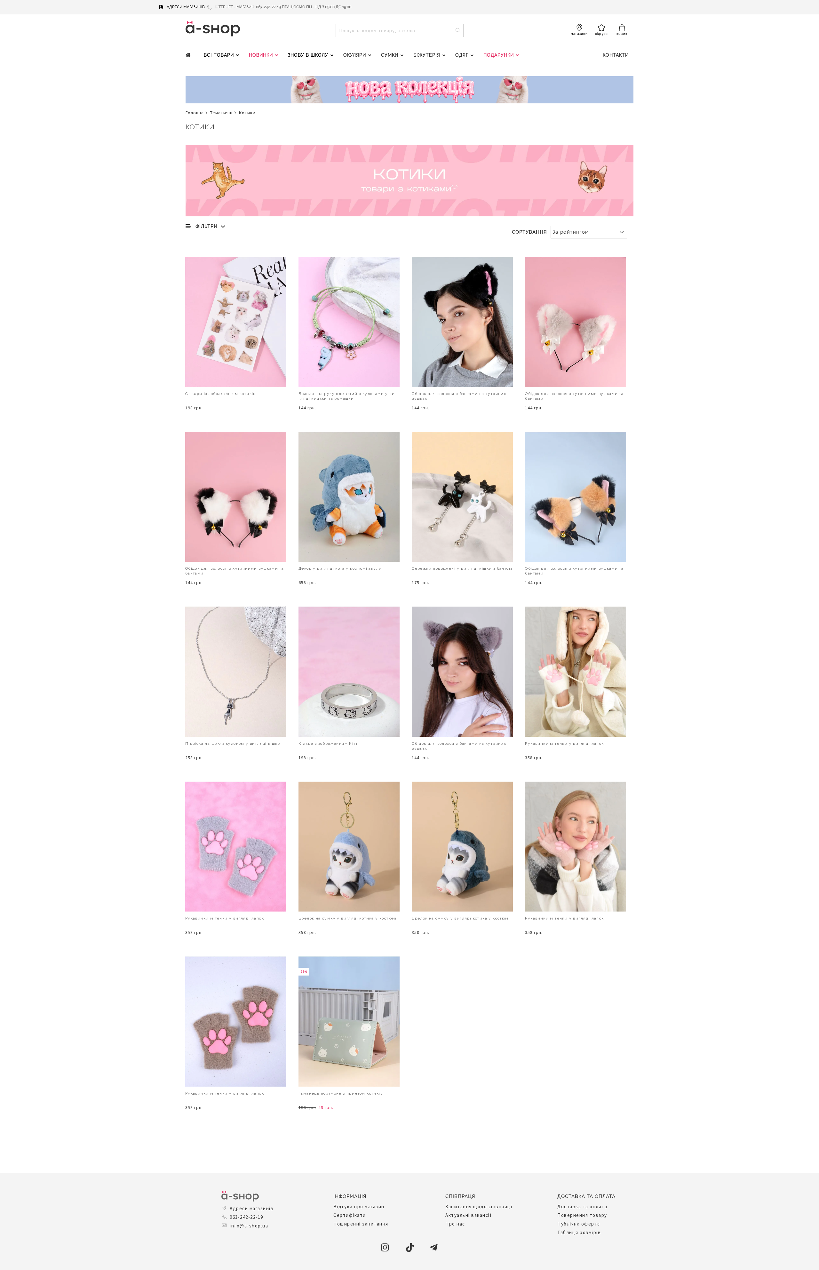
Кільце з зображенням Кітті (328, 743)
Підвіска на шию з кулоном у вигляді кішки (233, 743)
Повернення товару (582, 1215)
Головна (195, 113)
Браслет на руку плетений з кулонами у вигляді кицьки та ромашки (347, 396)
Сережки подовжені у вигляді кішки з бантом (462, 568)
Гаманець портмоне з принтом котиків (340, 1093)
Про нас (455, 1224)
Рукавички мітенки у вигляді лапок (564, 743)
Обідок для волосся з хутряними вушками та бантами (574, 396)
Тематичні (221, 113)
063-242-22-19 (246, 1217)
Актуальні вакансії (468, 1215)
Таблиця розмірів (579, 1232)
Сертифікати (349, 1215)
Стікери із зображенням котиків (220, 393)
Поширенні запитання (360, 1224)
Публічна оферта (578, 1224)
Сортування (529, 232)
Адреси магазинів (186, 7)
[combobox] (400, 30)
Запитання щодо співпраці (478, 1206)
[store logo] (213, 28)
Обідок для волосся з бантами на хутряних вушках (459, 396)
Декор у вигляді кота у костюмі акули (340, 568)
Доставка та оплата (582, 1206)
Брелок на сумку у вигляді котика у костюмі (347, 918)
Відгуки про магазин (359, 1206)
